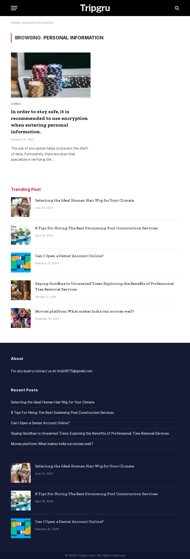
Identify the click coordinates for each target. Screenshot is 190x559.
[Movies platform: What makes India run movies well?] (21, 318)
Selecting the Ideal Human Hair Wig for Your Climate (84, 200)
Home (15, 23)
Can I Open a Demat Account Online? (69, 255)
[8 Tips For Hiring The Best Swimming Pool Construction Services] (21, 235)
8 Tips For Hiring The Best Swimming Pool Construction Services (96, 228)
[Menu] (14, 8)
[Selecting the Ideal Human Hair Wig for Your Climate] (21, 207)
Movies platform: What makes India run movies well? (84, 311)
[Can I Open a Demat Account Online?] (21, 262)
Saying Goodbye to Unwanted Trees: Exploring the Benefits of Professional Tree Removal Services (104, 286)
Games (16, 103)
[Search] (176, 8)
